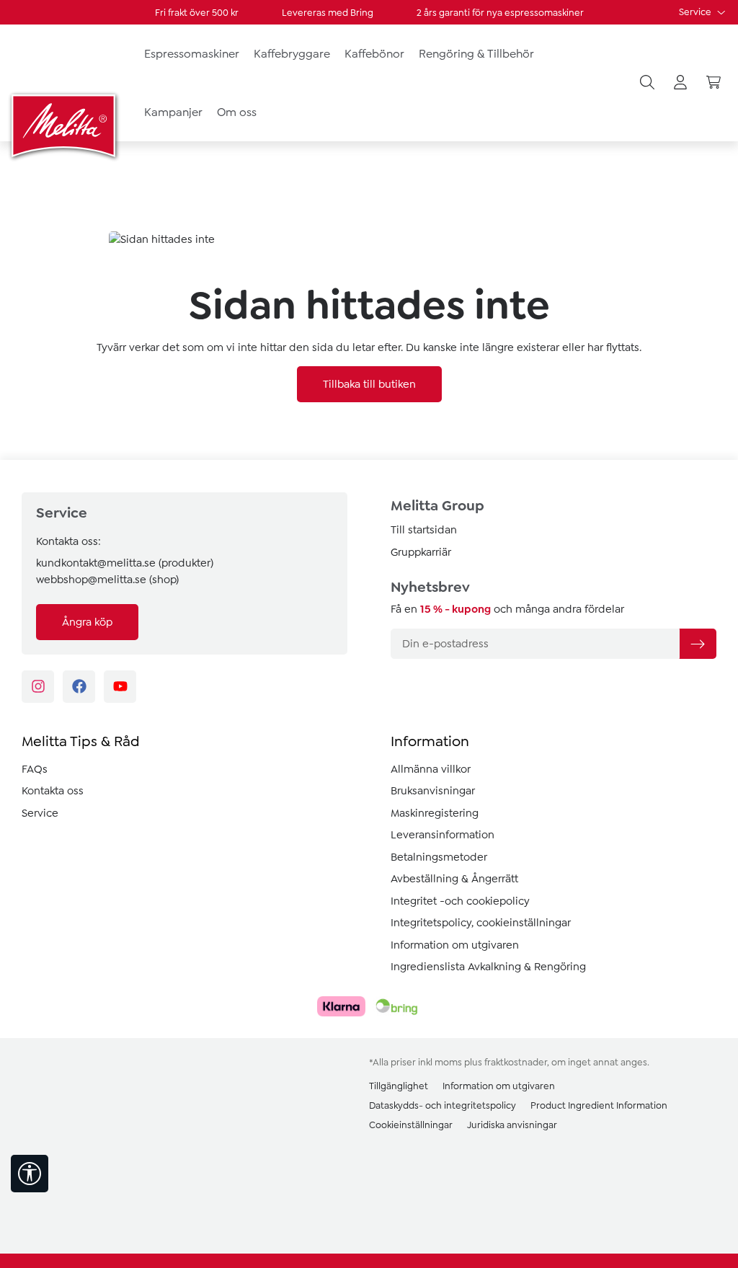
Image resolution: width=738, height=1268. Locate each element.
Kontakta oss (53, 791)
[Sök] (647, 83)
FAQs (35, 769)
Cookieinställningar (411, 1125)
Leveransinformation (442, 835)
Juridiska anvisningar (512, 1125)
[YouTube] (120, 687)
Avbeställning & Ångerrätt (454, 879)
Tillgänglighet (398, 1086)
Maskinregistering (435, 813)
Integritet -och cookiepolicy (460, 901)
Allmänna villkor (431, 769)
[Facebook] (79, 687)
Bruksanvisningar (433, 791)
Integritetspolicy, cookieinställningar (481, 922)
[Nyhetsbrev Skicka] (697, 644)
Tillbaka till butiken (369, 384)
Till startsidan (424, 530)
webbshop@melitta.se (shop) (107, 579)
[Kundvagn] (713, 83)
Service (696, 12)
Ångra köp (87, 622)
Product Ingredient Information (598, 1105)
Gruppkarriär (421, 552)
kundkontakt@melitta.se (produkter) (124, 563)
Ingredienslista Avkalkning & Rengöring (488, 966)
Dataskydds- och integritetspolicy (442, 1105)
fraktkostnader (515, 1062)
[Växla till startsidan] (65, 125)
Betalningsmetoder (439, 857)
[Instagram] (38, 687)
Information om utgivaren (455, 945)
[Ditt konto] (680, 83)
